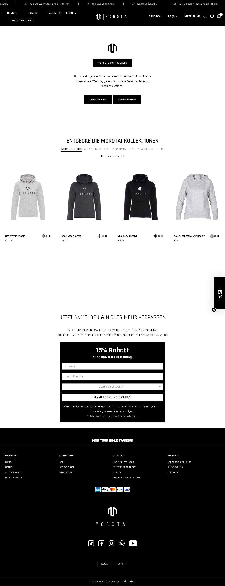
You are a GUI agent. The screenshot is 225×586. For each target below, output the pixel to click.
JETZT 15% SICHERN (112, 310)
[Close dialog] (147, 251)
